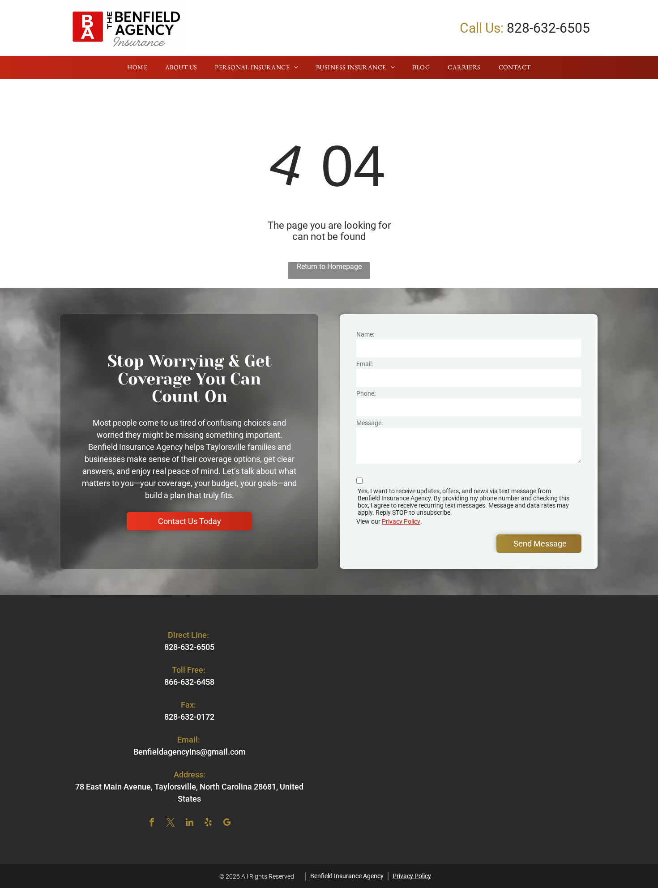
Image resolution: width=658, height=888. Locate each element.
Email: (364, 363)
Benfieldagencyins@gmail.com (189, 751)
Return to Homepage (329, 266)
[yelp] (208, 823)
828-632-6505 (548, 28)
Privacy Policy (401, 521)
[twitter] (170, 823)
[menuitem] (137, 67)
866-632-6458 (189, 682)
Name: (365, 334)
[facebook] (151, 823)
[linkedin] (189, 823)
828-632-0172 (189, 717)
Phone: (366, 393)
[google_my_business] (227, 823)
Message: (369, 423)
